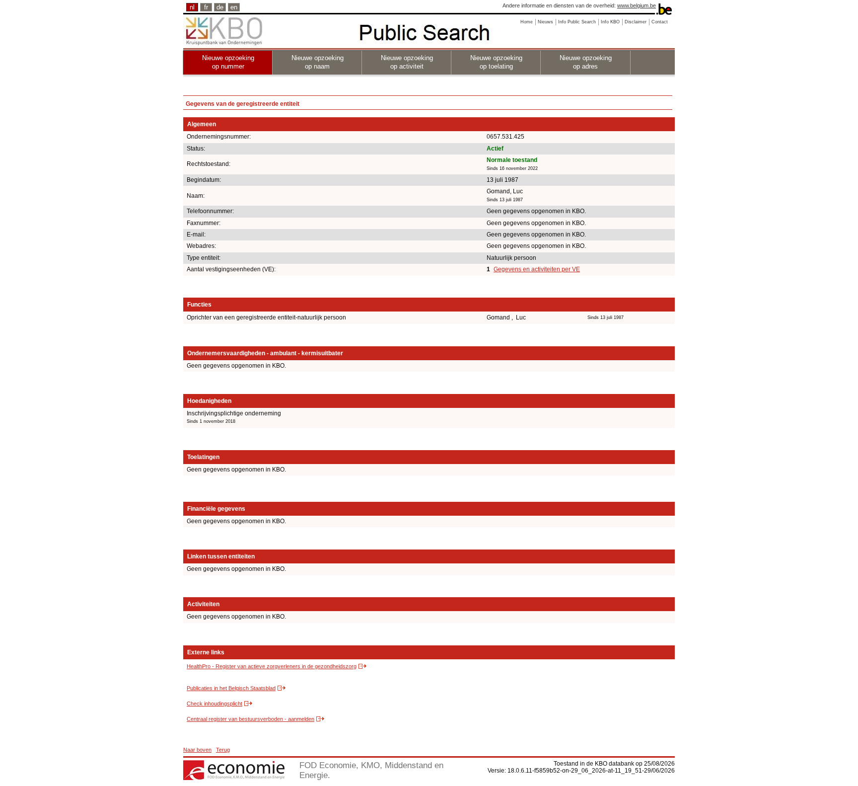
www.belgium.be (636, 5)
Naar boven (197, 750)
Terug (223, 750)
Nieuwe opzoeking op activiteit (407, 62)
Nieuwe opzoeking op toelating (496, 62)
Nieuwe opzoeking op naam (317, 62)
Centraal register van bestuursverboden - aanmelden (250, 719)
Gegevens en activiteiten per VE (537, 269)
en (233, 7)
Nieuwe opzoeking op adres (586, 62)
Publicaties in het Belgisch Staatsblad (231, 688)
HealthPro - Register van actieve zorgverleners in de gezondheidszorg (272, 666)
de (219, 7)
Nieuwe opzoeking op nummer (228, 62)
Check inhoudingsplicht (214, 704)
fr (206, 7)
